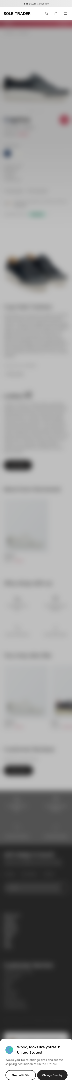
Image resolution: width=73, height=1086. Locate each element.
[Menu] (65, 13)
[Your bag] (56, 13)
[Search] (47, 13)
